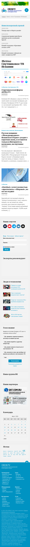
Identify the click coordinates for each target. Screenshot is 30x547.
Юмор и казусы (6, 506)
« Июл (4, 438)
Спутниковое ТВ (13, 87)
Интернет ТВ (5, 476)
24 (4, 433)
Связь (16, 472)
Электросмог (5, 504)
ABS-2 (11, 453)
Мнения (4, 499)
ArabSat (22, 453)
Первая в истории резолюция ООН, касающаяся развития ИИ (18, 287)
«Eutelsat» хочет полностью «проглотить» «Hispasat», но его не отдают (15, 189)
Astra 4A (5, 454)
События (4, 87)
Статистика (18, 493)
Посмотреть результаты (15, 364)
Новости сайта (19, 499)
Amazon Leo (10, 451)
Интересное (5, 496)
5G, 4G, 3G (18, 476)
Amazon (5, 453)
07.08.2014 (4, 195)
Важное (17, 487)
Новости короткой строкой (13, 25)
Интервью (4, 501)
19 (11, 430)
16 (25, 427)
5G (14, 453)
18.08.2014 (4, 147)
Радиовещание (19, 477)
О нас (16, 496)
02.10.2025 (5, 95)
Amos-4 (4, 451)
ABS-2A (18, 453)
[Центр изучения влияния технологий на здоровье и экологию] (15, 5)
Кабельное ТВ (5, 480)
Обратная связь (19, 503)
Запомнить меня (9, 247)
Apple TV (24, 454)
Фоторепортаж (6, 503)
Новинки (4, 488)
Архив (15, 366)
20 (15, 430)
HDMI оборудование (7, 491)
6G (11, 454)
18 (8, 430)
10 (4, 427)
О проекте (18, 498)
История (18, 491)
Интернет (18, 474)
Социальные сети (20, 479)
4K (23, 450)
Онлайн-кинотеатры (7, 477)
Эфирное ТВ (5, 482)
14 (18, 427)
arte (9, 454)
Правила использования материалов (15, 511)
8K (17, 454)
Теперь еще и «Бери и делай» (11, 30)
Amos (20, 451)
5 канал (4, 456)
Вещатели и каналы (8, 130)
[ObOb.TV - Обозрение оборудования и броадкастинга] (12, 10)
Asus (14, 454)
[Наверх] (26, 462)
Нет (5, 357)
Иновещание (19, 130)
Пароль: (5, 242)
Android (9, 456)
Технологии (19, 488)
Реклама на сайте (20, 501)
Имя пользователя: (8, 238)
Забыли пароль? (19, 236)
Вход (4, 236)
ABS (20, 454)
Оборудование (6, 487)
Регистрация (10, 236)
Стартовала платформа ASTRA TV (12, 91)
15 (21, 427)
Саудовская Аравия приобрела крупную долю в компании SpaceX (12, 38)
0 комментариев (23, 95)
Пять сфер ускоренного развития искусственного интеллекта (18, 308)
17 (4, 430)
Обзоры (4, 490)
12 (11, 427)
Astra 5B (16, 451)
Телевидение (5, 472)
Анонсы (4, 498)
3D (8, 453)
